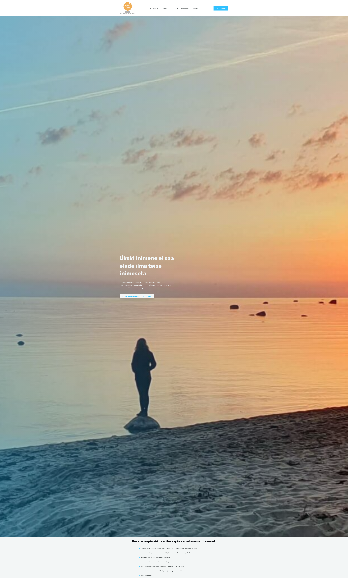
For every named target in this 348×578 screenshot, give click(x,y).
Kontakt (195, 8)
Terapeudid (167, 8)
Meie (176, 8)
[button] (221, 8)
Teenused (154, 8)
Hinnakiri (185, 8)
